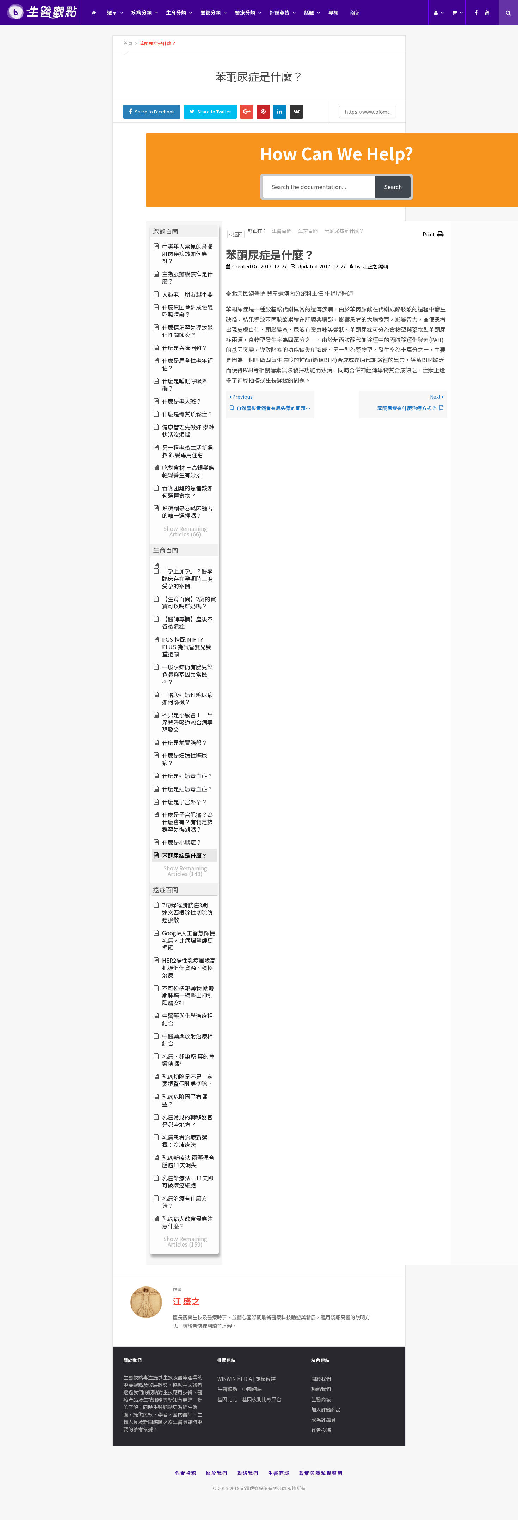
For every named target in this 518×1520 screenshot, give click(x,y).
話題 (309, 12)
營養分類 (211, 12)
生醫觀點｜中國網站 (239, 1388)
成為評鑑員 (323, 1419)
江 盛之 (186, 1301)
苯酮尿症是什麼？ (157, 43)
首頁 (127, 43)
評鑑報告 (280, 12)
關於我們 (321, 1378)
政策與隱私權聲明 (321, 1473)
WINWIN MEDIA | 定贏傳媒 (246, 1378)
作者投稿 (321, 1429)
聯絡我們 (321, 1388)
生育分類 (176, 12)
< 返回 (236, 234)
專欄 (333, 12)
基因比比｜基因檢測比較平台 (249, 1399)
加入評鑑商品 (326, 1409)
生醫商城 (321, 1399)
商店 (354, 12)
